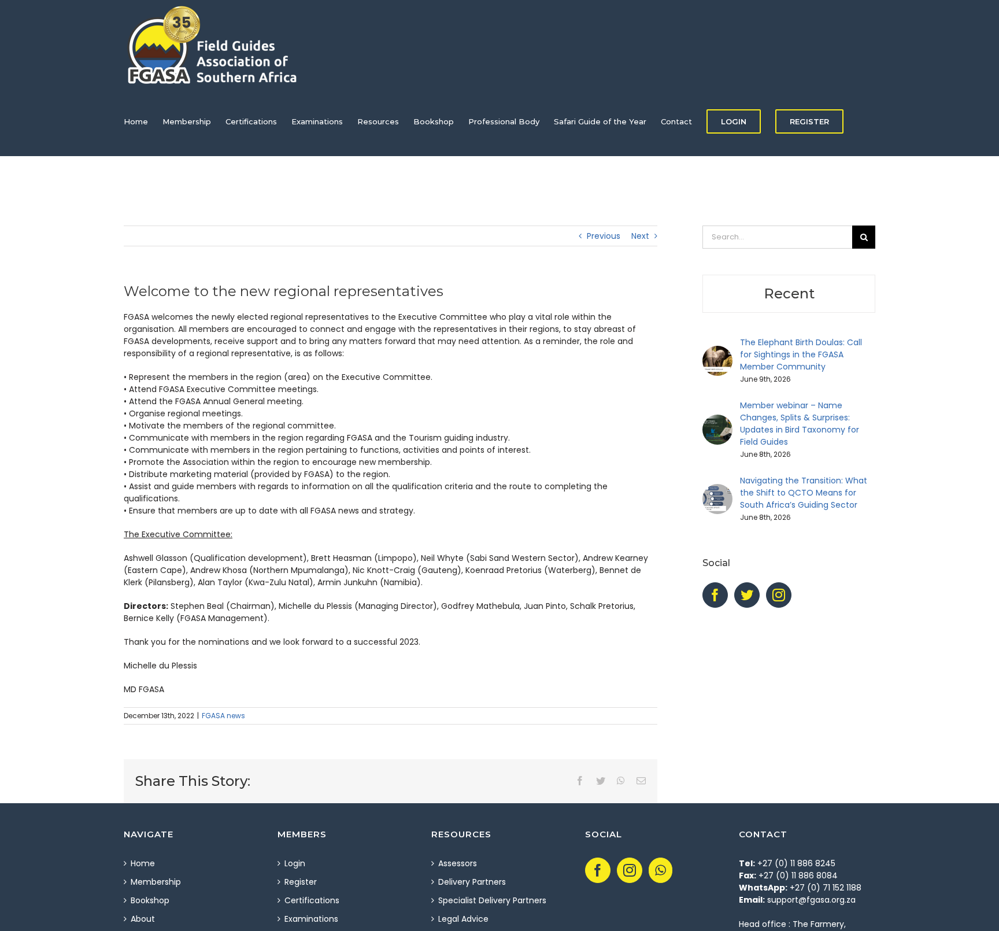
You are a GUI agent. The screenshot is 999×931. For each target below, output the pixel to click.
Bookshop (150, 900)
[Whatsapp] (660, 870)
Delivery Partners (472, 882)
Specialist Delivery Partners (492, 900)
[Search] (152, 191)
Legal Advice (463, 919)
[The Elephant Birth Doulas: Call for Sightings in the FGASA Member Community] (717, 351)
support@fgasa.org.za (811, 900)
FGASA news (223, 716)
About (143, 919)
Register (300, 882)
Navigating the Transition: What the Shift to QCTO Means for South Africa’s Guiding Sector (803, 493)
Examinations (311, 919)
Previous (603, 236)
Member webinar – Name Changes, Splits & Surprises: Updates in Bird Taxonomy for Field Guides (799, 424)
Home (143, 863)
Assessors (457, 863)
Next (640, 236)
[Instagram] (778, 595)
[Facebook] (715, 595)
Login (294, 863)
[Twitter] (747, 595)
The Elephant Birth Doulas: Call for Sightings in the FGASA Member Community (801, 354)
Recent (789, 293)
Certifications (311, 900)
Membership (156, 882)
